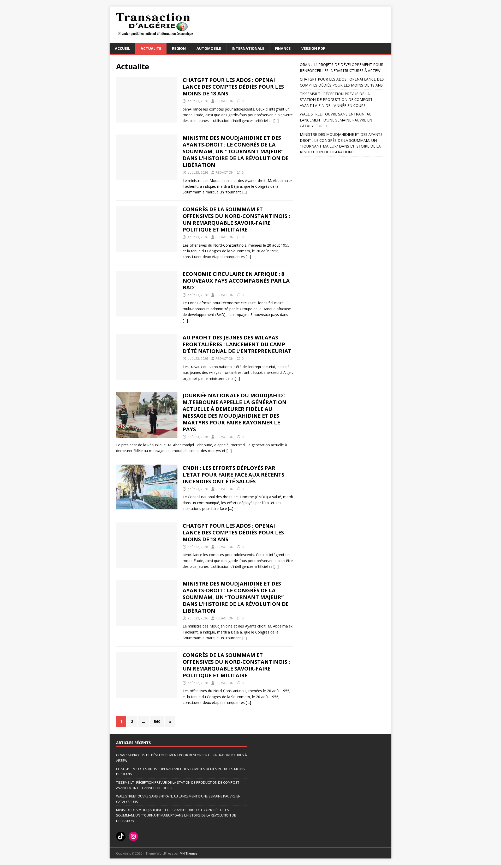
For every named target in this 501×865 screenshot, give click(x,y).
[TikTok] (121, 836)
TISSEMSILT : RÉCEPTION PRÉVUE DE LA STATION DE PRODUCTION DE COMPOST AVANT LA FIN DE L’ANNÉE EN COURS (336, 99)
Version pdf (313, 48)
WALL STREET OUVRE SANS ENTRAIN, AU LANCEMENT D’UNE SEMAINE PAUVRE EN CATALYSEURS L (336, 120)
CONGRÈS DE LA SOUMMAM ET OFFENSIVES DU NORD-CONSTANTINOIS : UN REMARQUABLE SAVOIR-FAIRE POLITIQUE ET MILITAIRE (236, 219)
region (179, 48)
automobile (208, 48)
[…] (276, 120)
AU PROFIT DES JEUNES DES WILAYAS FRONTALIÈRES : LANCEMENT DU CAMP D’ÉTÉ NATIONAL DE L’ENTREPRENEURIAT (237, 344)
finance (283, 48)
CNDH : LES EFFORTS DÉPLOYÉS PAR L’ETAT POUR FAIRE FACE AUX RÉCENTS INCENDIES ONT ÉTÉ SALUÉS (233, 474)
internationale (248, 48)
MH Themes (188, 853)
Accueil (122, 48)
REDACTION (225, 101)
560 (157, 721)
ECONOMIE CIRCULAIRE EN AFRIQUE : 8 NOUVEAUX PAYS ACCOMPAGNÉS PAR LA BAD (236, 280)
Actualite (151, 48)
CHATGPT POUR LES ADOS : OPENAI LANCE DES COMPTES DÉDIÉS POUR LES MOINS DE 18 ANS (233, 86)
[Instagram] (133, 836)
